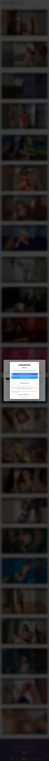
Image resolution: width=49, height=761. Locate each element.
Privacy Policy (35, 387)
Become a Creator (24, 396)
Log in (29, 394)
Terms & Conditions (28, 387)
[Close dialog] (38, 363)
